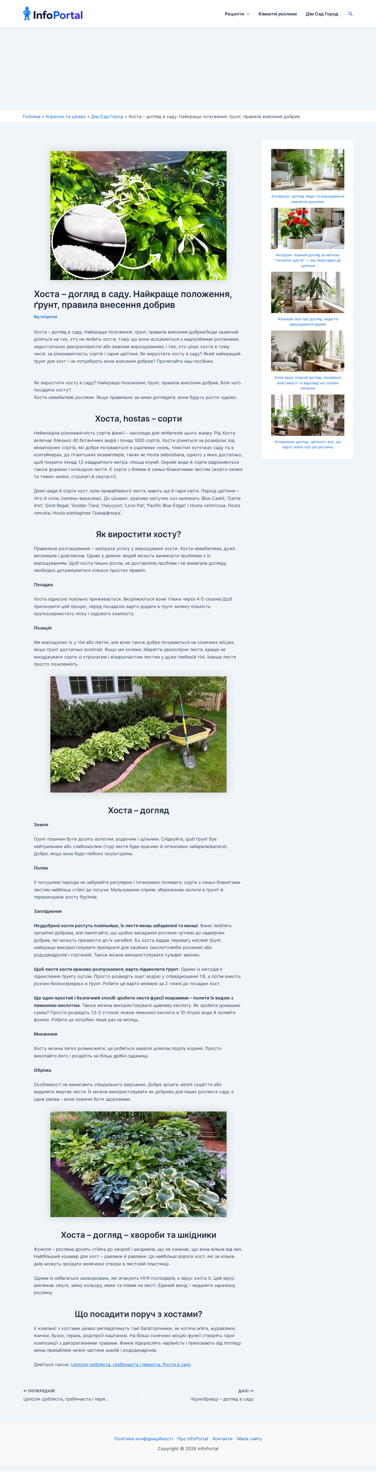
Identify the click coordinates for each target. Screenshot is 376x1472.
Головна (31, 116)
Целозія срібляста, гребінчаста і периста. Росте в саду (131, 1364)
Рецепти (234, 14)
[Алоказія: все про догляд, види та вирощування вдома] (307, 292)
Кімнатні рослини (277, 14)
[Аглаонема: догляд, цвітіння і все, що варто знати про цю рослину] (307, 415)
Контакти (222, 1438)
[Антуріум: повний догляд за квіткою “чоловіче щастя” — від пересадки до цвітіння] (307, 228)
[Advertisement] (188, 69)
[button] (247, 14)
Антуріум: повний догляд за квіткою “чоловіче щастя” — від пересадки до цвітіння (308, 260)
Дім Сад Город (322, 14)
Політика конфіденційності (143, 1438)
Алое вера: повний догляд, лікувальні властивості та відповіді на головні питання (307, 382)
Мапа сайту (249, 1438)
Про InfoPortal (192, 1438)
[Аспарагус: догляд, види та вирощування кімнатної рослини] (307, 169)
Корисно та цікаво (66, 116)
